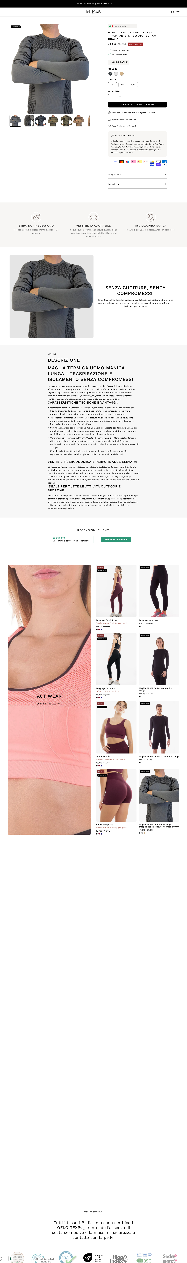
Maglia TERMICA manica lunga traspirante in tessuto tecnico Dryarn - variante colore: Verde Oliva (142, 833)
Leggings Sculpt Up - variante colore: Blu (101, 629)
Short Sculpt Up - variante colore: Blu (101, 834)
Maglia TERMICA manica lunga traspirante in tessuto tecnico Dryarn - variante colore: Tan (144, 833)
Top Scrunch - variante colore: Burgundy (99, 765)
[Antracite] (110, 74)
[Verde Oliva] (116, 74)
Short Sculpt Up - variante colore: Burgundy (99, 834)
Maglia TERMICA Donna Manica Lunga (155, 689)
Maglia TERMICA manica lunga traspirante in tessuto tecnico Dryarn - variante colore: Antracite (140, 833)
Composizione (114, 174)
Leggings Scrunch (105, 688)
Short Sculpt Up (104, 825)
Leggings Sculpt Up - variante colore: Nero (97, 629)
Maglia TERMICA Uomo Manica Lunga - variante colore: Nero (140, 762)
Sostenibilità (113, 184)
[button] (172, 12)
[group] (93, 3)
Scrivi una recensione (116, 539)
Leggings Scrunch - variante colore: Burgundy (99, 697)
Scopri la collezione (49, 704)
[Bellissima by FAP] (93, 12)
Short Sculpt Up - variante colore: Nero (97, 834)
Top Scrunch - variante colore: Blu (101, 765)
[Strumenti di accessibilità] (10, 1258)
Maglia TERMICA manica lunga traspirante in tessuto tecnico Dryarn (159, 826)
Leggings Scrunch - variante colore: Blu (101, 697)
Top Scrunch (103, 756)
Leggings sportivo (148, 620)
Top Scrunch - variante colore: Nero (97, 765)
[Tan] (122, 74)
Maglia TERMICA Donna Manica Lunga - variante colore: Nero (140, 696)
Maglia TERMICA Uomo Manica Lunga (159, 756)
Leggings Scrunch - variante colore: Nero (97, 697)
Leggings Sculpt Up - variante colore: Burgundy (99, 629)
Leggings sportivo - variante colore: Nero (140, 626)
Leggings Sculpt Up (106, 620)
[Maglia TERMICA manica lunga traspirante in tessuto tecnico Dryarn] (15, 121)
